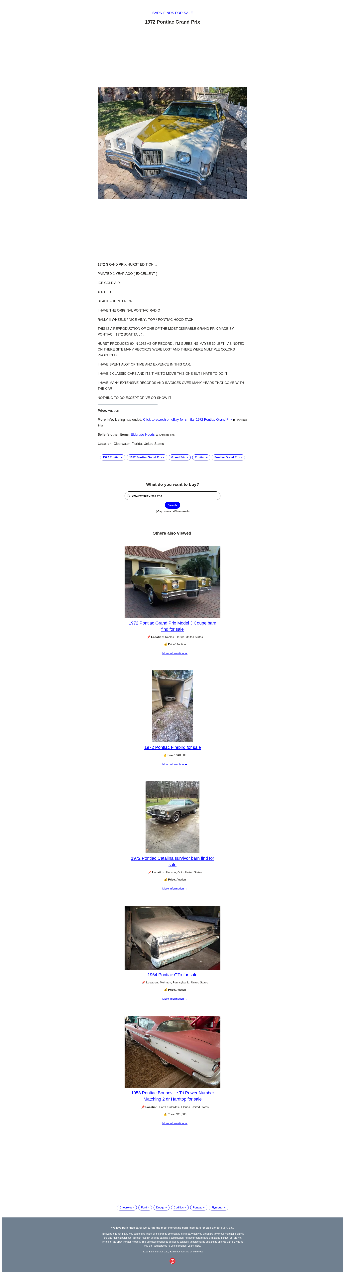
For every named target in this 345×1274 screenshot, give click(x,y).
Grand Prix (178, 457)
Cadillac (179, 1207)
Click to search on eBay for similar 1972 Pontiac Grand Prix (187, 419)
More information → (174, 653)
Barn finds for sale (172, 13)
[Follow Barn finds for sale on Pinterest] (172, 1263)
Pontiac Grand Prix (227, 457)
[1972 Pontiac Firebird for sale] (172, 741)
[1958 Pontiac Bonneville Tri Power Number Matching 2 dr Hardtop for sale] (172, 1086)
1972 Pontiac (111, 457)
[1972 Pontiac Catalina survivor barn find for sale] (172, 852)
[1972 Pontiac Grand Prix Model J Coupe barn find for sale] (172, 617)
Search (172, 505)
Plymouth (217, 1207)
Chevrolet (126, 1207)
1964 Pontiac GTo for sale (172, 974)
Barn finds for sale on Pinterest (186, 1251)
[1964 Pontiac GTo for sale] (172, 968)
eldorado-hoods (143, 434)
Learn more (194, 1245)
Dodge (160, 1207)
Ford (144, 1207)
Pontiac (200, 457)
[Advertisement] (172, 57)
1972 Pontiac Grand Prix (145, 457)
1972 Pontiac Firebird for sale (172, 747)
